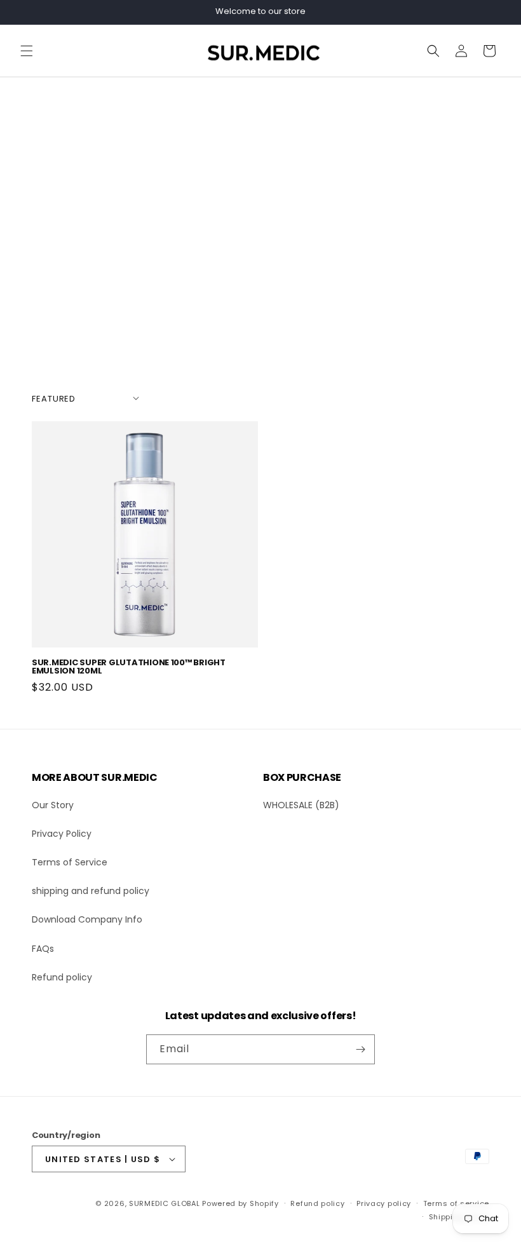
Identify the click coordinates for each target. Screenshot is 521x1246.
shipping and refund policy (90, 890)
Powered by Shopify (240, 1203)
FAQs (43, 948)
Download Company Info (87, 919)
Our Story (53, 805)
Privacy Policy (61, 833)
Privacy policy (383, 1203)
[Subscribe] (360, 1049)
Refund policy (62, 977)
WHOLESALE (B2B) (301, 805)
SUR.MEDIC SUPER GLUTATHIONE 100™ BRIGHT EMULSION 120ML (129, 666)
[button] (27, 51)
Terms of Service (69, 862)
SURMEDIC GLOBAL (164, 1203)
